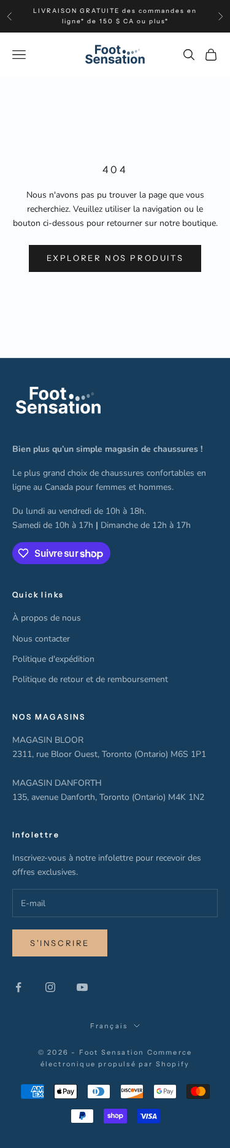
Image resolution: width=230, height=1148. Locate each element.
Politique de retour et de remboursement (90, 679)
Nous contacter (41, 639)
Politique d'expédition (53, 659)
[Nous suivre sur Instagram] (50, 987)
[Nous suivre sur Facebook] (18, 987)
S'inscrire (60, 943)
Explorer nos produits (115, 258)
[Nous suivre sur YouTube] (82, 987)
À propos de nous (46, 618)
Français (109, 1026)
